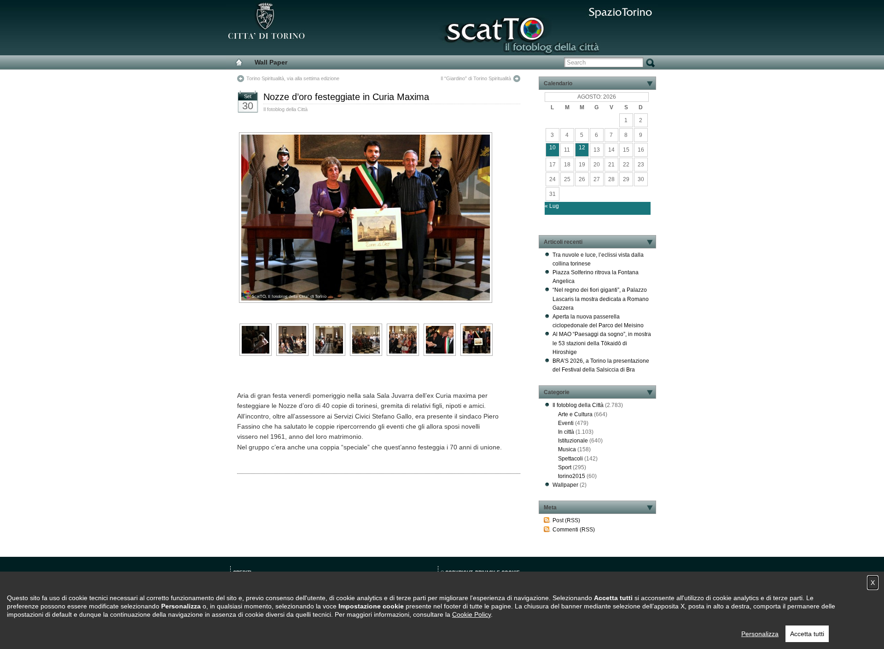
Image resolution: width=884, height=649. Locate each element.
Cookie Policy (471, 614)
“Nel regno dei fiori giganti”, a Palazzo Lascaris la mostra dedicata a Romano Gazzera (600, 299)
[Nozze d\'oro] (255, 340)
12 (582, 147)
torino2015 (571, 476)
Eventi (566, 423)
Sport (564, 467)
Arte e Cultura (575, 414)
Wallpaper (565, 485)
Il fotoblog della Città (285, 109)
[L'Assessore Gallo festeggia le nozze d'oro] (369, 217)
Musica (567, 449)
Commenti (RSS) (573, 529)
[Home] (239, 62)
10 (552, 147)
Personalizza (760, 633)
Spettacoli (570, 458)
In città (566, 432)
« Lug (552, 206)
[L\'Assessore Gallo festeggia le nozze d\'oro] (476, 340)
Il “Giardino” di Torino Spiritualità (476, 78)
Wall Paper (271, 62)
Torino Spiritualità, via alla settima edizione (292, 78)
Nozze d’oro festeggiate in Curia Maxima (346, 97)
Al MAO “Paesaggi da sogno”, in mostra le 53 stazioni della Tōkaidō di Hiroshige (601, 343)
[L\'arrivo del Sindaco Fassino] (292, 340)
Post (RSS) (566, 520)
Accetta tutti (807, 633)
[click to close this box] (649, 83)
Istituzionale (573, 440)
